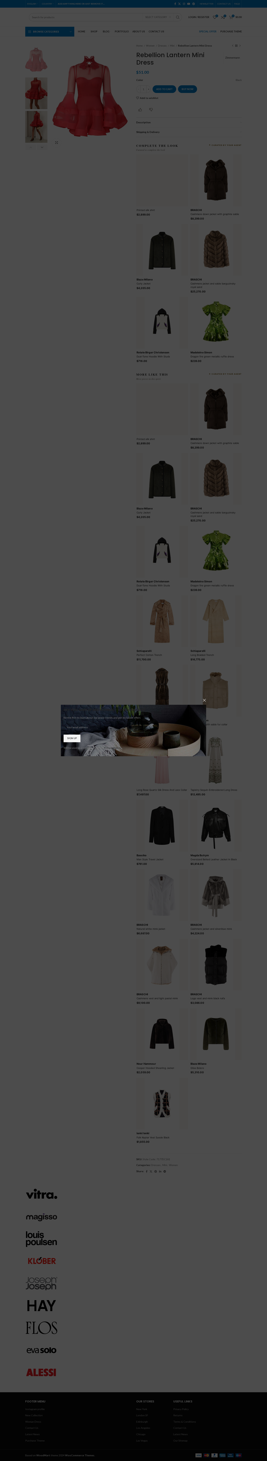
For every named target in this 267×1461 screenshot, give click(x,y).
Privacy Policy (112, 747)
